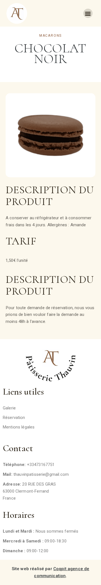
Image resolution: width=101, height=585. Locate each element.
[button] (88, 13)
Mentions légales (19, 427)
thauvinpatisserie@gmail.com (41, 474)
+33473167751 (41, 464)
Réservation (14, 417)
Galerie (9, 408)
